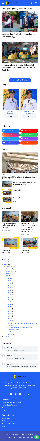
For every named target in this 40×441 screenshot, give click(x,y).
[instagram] (24, 394)
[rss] (29, 394)
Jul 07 (10, 321)
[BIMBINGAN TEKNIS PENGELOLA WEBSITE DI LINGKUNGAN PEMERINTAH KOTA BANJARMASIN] (29, 216)
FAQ (3, 427)
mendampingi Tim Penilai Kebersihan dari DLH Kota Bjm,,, (19, 35)
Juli (7, 276)
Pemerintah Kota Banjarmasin (11, 402)
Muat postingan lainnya (19, 80)
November (9, 266)
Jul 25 (10, 285)
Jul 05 (10, 334)
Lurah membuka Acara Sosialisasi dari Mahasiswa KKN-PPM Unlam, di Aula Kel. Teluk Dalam (19, 67)
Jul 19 (10, 297)
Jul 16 (10, 304)
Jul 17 (9, 302)
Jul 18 (10, 299)
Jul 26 (10, 283)
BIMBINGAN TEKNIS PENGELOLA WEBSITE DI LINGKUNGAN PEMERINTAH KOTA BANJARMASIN (29, 228)
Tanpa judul (17, 190)
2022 (6, 264)
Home (9, 437)
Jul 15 (10, 307)
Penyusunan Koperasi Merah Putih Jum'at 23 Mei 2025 (24, 183)
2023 (6, 262)
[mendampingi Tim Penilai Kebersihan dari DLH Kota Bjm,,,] (20, 21)
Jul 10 (10, 316)
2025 (6, 259)
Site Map (30, 437)
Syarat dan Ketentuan (9, 424)
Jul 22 (10, 290)
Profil (11, 116)
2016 (5, 337)
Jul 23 (10, 288)
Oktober (9, 269)
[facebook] (11, 394)
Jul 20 (10, 295)
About (15, 437)
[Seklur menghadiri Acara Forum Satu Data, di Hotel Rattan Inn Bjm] (20, 162)
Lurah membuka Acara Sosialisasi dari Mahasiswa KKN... (19, 328)
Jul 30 (10, 278)
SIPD (3, 408)
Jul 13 (10, 311)
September (9, 271)
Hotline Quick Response (9, 405)
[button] (3, 3)
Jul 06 (10, 332)
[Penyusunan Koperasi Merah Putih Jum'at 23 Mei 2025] (7, 184)
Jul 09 (10, 318)
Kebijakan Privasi (7, 421)
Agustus (9, 273)
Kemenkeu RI (6, 418)
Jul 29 (10, 281)
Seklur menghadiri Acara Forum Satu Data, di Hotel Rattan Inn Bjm (18, 178)
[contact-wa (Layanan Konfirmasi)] (36, 437)
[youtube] (20, 394)
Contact (22, 437)
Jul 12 (9, 314)
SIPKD (4, 411)
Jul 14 (10, 309)
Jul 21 (9, 292)
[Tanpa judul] (7, 192)
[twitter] (15, 394)
